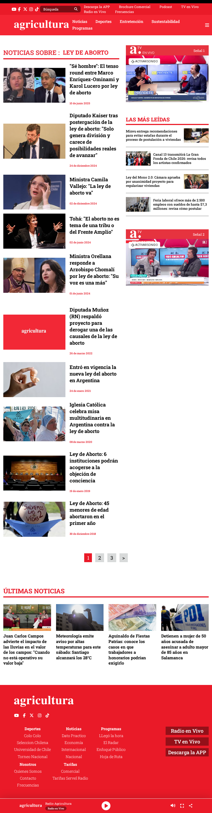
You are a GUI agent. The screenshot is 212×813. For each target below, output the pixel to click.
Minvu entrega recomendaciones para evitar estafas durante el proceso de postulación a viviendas (153, 135)
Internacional (74, 749)
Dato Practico (74, 735)
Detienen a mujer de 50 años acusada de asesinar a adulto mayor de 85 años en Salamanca (184, 646)
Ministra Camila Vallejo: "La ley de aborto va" (90, 186)
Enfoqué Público (111, 749)
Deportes (104, 21)
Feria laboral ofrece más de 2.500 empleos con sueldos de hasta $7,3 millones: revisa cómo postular (180, 204)
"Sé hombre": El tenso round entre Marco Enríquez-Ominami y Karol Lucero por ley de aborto (94, 79)
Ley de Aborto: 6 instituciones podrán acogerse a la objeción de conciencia (94, 467)
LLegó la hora (111, 735)
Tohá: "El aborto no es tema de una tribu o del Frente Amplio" (94, 225)
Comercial (70, 771)
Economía (74, 742)
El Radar (111, 742)
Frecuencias (124, 11)
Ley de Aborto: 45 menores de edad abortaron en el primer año (89, 513)
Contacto (28, 778)
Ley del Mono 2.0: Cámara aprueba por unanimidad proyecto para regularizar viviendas (153, 181)
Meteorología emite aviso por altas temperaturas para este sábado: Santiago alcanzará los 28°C (78, 646)
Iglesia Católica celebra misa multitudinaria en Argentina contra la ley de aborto (92, 417)
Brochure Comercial (134, 6)
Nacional (74, 756)
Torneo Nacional (32, 756)
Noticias (79, 21)
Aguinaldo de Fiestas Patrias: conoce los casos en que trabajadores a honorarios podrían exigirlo (129, 649)
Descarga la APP (97, 6)
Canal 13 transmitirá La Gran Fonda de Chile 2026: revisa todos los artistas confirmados (179, 158)
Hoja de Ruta (111, 756)
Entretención (131, 21)
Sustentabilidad (166, 21)
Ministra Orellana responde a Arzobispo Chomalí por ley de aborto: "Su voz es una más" (94, 269)
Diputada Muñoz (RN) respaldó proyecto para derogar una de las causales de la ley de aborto (93, 326)
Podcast (166, 6)
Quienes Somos (28, 771)
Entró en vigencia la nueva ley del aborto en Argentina (93, 374)
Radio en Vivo (95, 11)
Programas (82, 28)
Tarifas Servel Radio (70, 778)
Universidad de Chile (32, 749)
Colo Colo (32, 735)
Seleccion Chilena (32, 742)
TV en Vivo (190, 6)
